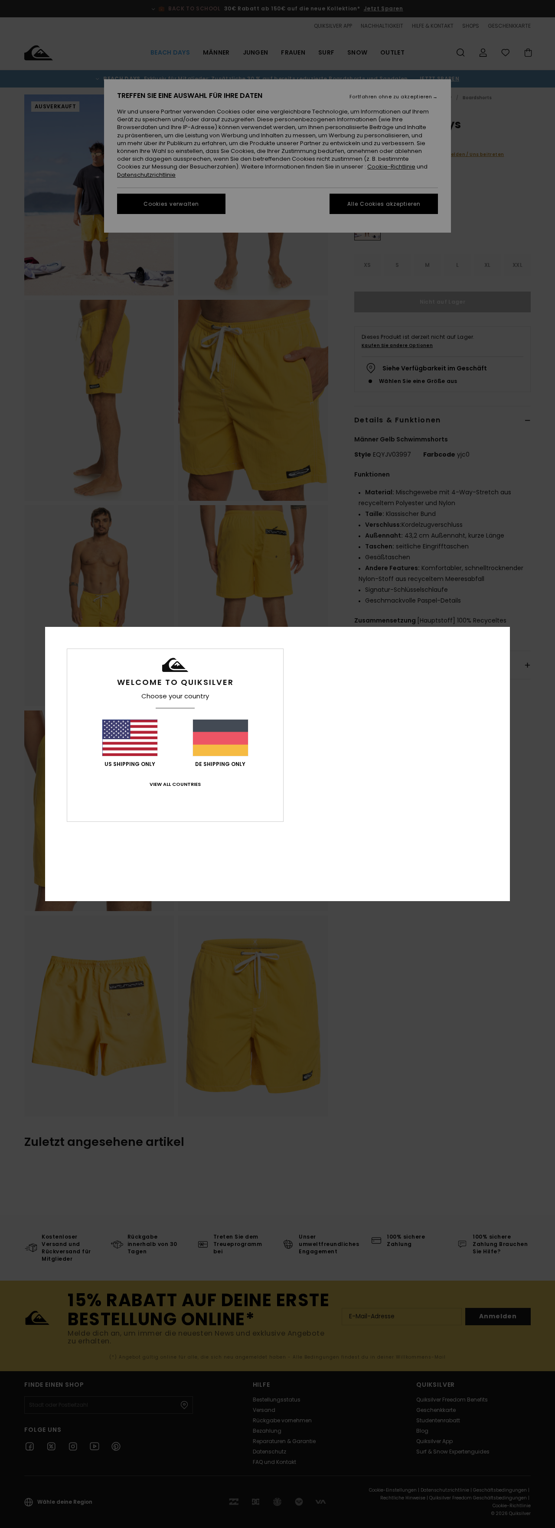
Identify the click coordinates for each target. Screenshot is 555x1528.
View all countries (175, 784)
